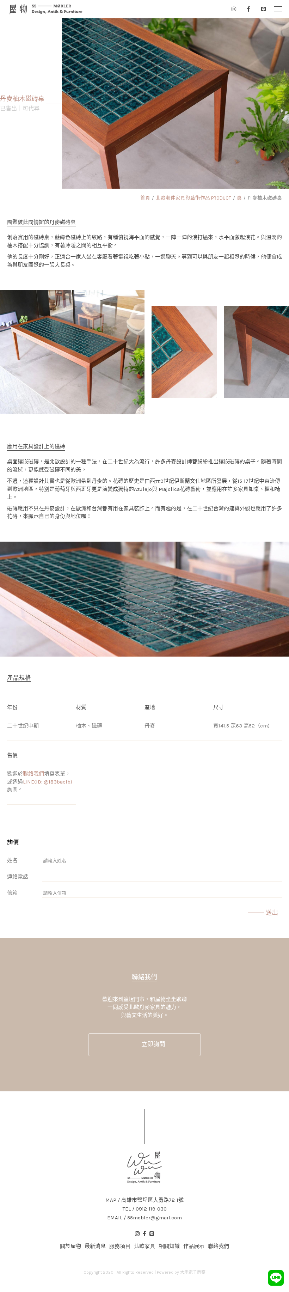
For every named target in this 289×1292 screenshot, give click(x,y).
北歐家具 (144, 1246)
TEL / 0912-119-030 (145, 1209)
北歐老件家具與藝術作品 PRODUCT (193, 198)
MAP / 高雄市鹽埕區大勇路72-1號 (144, 1200)
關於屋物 (70, 1246)
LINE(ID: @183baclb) (47, 782)
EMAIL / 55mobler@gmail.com (144, 1217)
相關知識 (169, 1246)
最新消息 (95, 1246)
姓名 (12, 860)
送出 (272, 912)
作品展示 (193, 1246)
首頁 (145, 198)
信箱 (12, 893)
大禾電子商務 (192, 1272)
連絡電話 (17, 876)
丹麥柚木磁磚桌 (264, 198)
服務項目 (119, 1246)
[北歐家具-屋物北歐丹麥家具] (46, 9)
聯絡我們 (33, 773)
